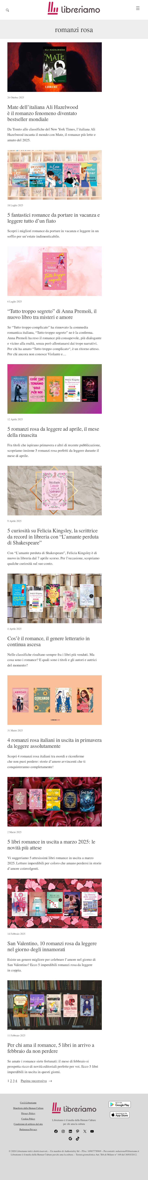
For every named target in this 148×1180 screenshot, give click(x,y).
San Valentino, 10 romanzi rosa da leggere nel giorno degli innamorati (52, 946)
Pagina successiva (36, 1080)
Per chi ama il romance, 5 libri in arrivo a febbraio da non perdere (50, 1048)
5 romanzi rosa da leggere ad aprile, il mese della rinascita (53, 432)
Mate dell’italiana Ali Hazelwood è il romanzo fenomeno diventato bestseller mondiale (42, 113)
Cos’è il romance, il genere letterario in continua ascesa (48, 641)
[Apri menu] (138, 8)
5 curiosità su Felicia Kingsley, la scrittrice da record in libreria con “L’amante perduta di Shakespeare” (53, 536)
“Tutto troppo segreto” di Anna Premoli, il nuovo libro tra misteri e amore (52, 314)
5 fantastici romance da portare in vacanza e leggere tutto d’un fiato (53, 218)
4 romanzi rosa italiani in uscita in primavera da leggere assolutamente (54, 743)
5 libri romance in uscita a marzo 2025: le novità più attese (51, 844)
